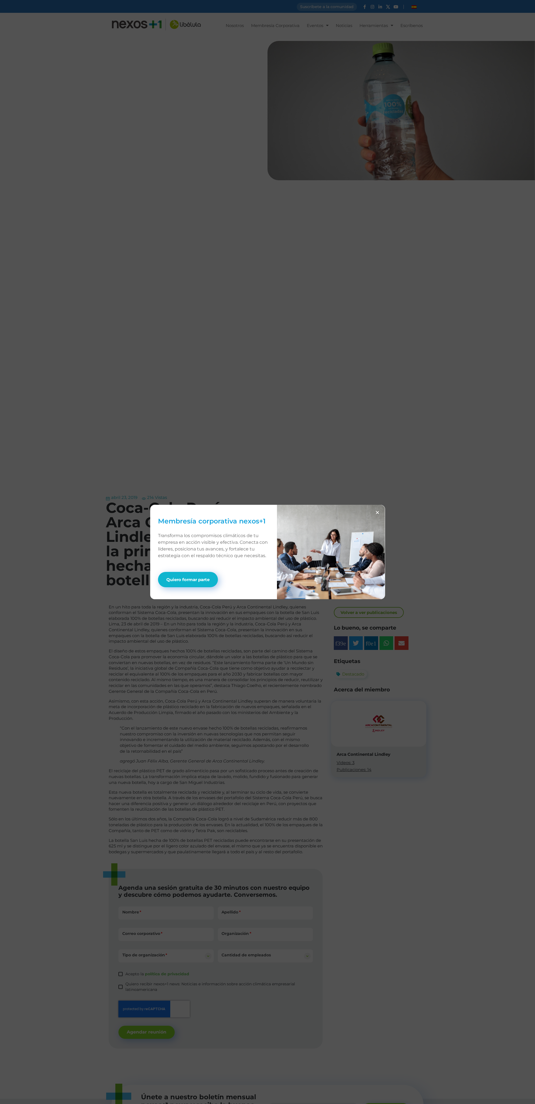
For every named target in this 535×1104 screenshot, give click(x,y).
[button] (377, 512)
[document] (267, 552)
